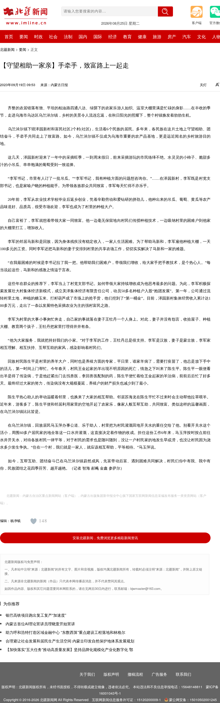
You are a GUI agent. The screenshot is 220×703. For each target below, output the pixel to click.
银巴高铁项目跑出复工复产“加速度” (36, 615)
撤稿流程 (135, 674)
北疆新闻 (7, 49)
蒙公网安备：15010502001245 (193, 699)
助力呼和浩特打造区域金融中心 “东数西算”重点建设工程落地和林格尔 (65, 632)
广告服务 (159, 674)
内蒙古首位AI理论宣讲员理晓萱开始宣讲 (40, 623)
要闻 (22, 49)
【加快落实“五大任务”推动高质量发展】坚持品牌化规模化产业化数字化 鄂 (69, 649)
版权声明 (111, 674)
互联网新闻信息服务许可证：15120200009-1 (126, 699)
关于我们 (87, 674)
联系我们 (183, 674)
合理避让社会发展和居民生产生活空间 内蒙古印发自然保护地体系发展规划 (70, 641)
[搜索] (165, 11)
